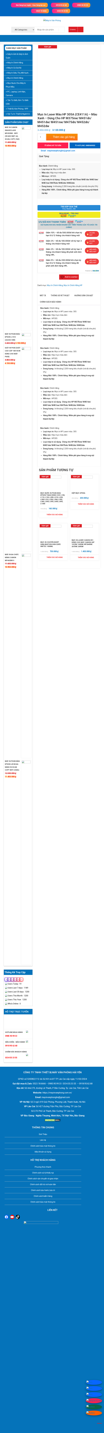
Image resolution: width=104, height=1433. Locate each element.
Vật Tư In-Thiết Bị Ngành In (18, 114)
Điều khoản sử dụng (43, 1152)
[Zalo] (89, 1382)
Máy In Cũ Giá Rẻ (14, 68)
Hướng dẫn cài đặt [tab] (83, 295)
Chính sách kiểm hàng (43, 1196)
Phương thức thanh (43, 1167)
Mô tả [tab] (43, 295)
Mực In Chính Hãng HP (73, 285)
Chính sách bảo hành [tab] (50, 302)
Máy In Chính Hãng (15, 63)
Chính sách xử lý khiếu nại (43, 1173)
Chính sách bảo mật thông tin (42, 1146)
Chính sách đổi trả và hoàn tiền (43, 1184)
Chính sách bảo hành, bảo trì (43, 1190)
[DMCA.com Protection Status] (52, 1120)
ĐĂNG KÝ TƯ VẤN (53, 145)
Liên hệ (43, 1140)
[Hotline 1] (90, 1407)
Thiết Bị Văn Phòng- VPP (17, 109)
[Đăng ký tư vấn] (94, 1401)
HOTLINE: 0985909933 (86, 145)
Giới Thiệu (43, 1134)
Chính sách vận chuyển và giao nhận (43, 1179)
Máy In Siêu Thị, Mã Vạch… (18, 73)
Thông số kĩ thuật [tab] (60, 295)
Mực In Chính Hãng (55, 285)
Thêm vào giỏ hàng (64, 137)
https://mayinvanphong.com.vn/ (57, 1092)
